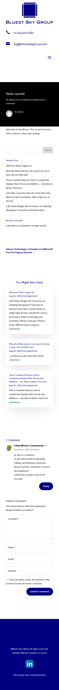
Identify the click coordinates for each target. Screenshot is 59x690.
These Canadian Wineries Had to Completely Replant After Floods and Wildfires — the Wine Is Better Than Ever (29, 184)
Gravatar (18, 478)
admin (12, 99)
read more (14, 328)
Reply (46, 486)
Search (47, 150)
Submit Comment (39, 591)
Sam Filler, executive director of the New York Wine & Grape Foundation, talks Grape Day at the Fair (28, 197)
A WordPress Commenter (18, 225)
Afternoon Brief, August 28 (18, 165)
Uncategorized (36, 99)
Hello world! (40, 225)
